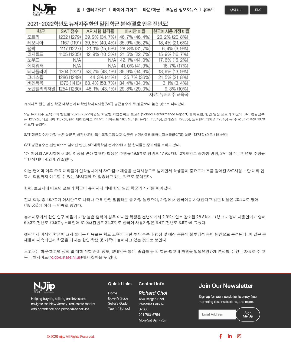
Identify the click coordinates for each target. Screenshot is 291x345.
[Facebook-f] (220, 336)
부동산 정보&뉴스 (181, 9)
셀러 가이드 (96, 9)
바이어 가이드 (125, 9)
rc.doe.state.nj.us (65, 257)
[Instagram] (239, 336)
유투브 (209, 9)
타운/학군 (151, 9)
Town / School (119, 308)
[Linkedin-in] (230, 336)
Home (112, 293)
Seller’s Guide (118, 303)
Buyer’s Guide (118, 298)
